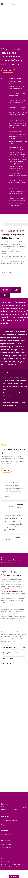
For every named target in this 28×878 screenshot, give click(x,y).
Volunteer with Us (6, 847)
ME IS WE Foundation (7, 834)
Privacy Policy (5, 861)
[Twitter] (2, 825)
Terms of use (5, 859)
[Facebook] (6, 825)
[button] (26, 4)
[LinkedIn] (9, 825)
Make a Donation (6, 844)
